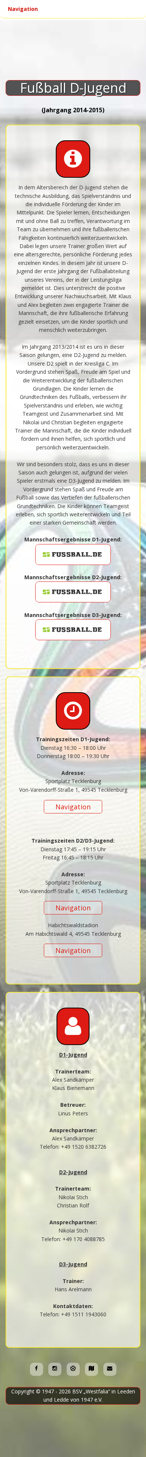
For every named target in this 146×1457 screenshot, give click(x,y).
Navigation (37, 9)
